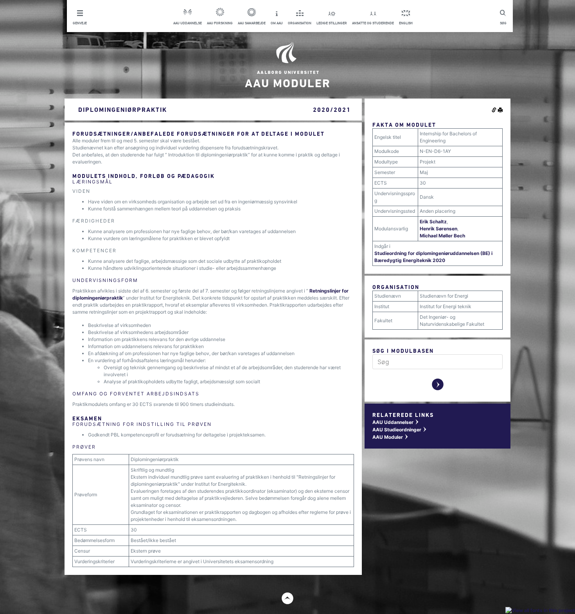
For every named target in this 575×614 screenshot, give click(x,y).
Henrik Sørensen (438, 229)
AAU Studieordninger (399, 430)
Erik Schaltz (433, 221)
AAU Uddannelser (395, 422)
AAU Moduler (390, 437)
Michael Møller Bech (442, 236)
